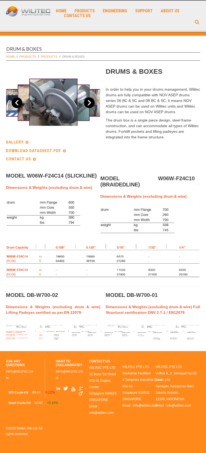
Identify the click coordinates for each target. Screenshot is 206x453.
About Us (170, 11)
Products (85, 11)
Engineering (115, 11)
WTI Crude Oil (18, 392)
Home (61, 11)
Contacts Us (77, 15)
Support (144, 11)
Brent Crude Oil (20, 402)
